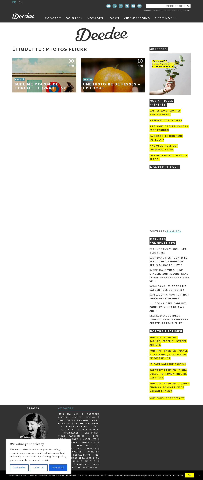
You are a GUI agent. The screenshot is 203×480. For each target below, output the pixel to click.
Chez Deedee (67, 420)
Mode (85, 442)
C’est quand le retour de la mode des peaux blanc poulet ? (168, 262)
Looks (113, 18)
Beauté (76, 417)
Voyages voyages (85, 467)
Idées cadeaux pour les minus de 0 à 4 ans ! (168, 307)
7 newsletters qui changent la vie (164, 148)
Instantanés (70, 433)
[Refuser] (199, 475)
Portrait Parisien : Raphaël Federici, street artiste (168, 341)
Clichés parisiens (87, 423)
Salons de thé (84, 461)
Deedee (25, 16)
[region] (38, 456)
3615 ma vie (68, 414)
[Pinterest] (139, 6)
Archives (158, 10)
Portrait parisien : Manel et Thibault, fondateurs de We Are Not (169, 355)
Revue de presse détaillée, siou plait (78, 458)
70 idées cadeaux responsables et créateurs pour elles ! (169, 319)
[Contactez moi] (108, 6)
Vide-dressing (137, 18)
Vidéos (81, 464)
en (21, 2)
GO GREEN (74, 18)
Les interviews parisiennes (78, 434)
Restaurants (82, 455)
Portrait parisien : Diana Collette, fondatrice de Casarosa (168, 374)
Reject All (39, 467)
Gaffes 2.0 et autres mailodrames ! (165, 112)
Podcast (53, 18)
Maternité (89, 439)
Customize (19, 467)
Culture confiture (74, 426)
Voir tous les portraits (167, 398)
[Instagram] (133, 6)
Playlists (174, 231)
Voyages (95, 18)
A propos (147, 10)
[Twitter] (127, 6)
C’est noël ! (166, 18)
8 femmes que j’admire (166, 120)
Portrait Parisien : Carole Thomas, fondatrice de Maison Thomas (169, 387)
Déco (95, 426)
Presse (167, 10)
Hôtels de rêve (88, 429)
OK (190, 475)
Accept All (58, 467)
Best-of (91, 417)
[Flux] (114, 6)
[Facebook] (121, 6)
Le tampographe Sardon (168, 364)
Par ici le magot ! (83, 448)
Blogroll (176, 10)
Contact (186, 10)
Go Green (67, 429)
